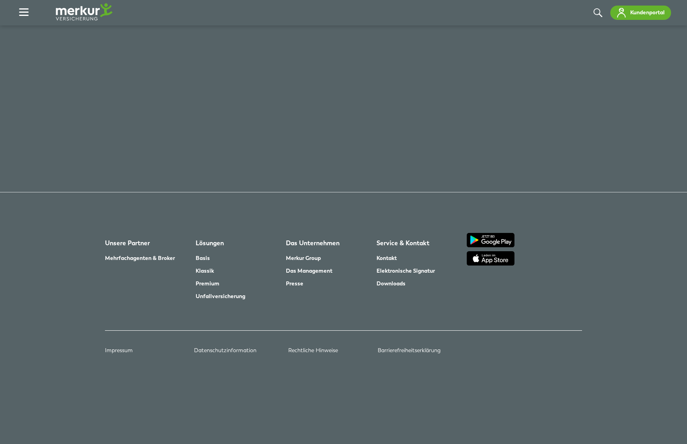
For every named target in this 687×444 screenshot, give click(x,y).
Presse (294, 283)
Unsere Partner (127, 243)
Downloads (391, 283)
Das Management (309, 270)
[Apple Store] (524, 259)
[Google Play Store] (524, 241)
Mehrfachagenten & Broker (140, 258)
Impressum (119, 350)
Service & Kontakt (402, 243)
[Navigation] (24, 12)
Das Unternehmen (313, 243)
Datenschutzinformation (225, 350)
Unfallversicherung (220, 296)
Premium (207, 283)
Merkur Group (303, 258)
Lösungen (210, 243)
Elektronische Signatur (405, 270)
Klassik (205, 270)
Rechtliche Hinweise (313, 350)
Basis (203, 258)
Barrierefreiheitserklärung (409, 350)
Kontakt (386, 258)
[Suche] (598, 12)
